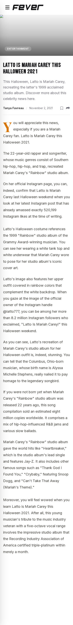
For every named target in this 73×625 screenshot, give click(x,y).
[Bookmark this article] (62, 108)
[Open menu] (7, 7)
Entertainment (18, 48)
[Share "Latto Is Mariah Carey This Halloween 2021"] (68, 108)
